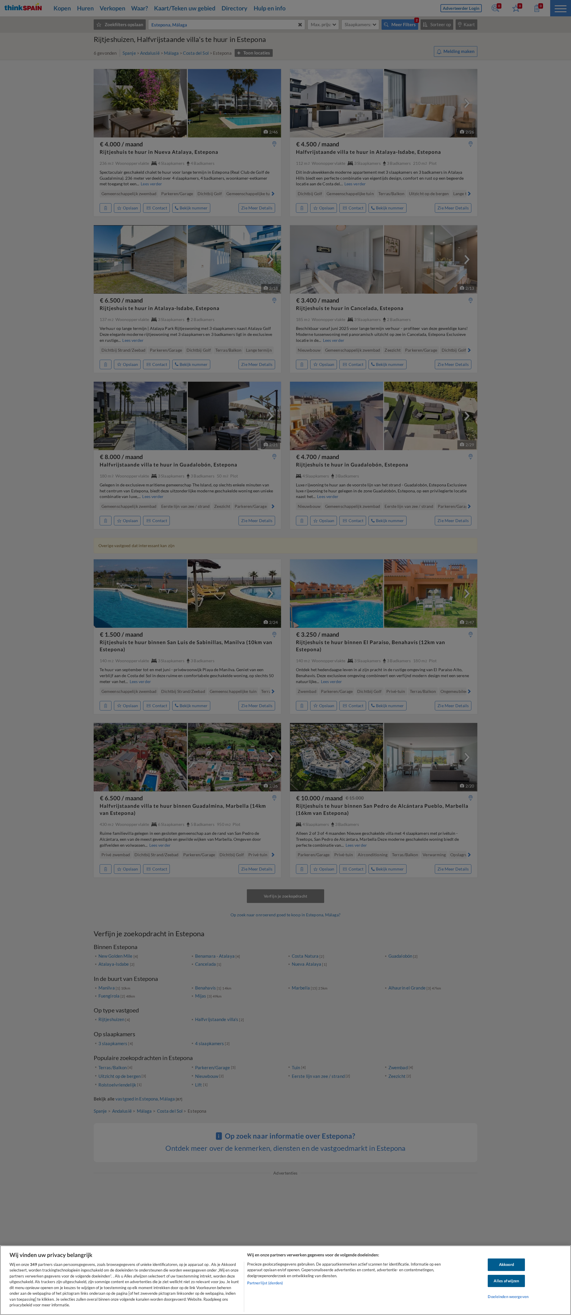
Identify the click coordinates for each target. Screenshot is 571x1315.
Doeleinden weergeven (508, 1296)
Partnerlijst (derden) (265, 1282)
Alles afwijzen (506, 1280)
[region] (285, 1280)
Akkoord (506, 1264)
